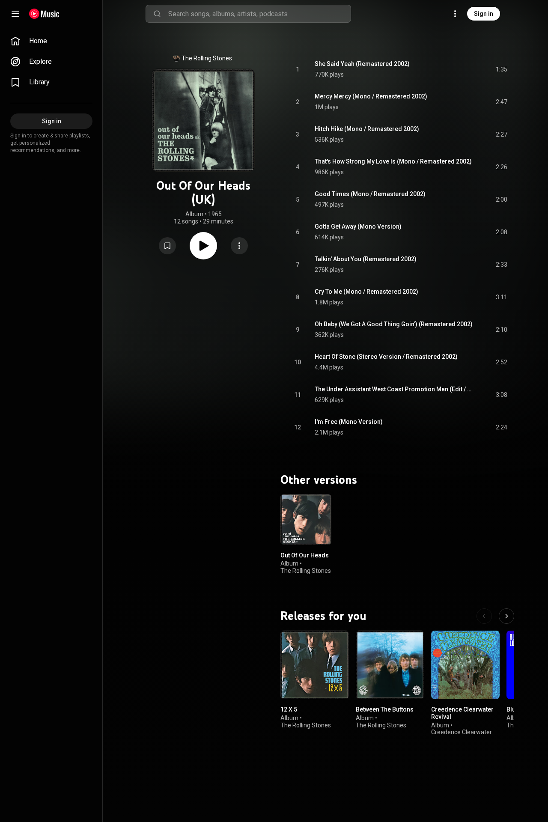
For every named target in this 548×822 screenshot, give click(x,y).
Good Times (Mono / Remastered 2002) (370, 194)
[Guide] (15, 14)
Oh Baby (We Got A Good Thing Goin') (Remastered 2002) (394, 324)
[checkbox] (501, 69)
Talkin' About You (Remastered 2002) (366, 259)
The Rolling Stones (207, 58)
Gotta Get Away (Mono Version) (358, 226)
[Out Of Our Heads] (305, 519)
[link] (51, 41)
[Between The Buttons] (390, 665)
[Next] (506, 616)
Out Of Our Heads (304, 554)
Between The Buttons (385, 709)
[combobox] (259, 13)
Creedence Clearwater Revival (462, 713)
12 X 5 (288, 709)
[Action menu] (239, 245)
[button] (167, 245)
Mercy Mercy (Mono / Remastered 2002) (371, 96)
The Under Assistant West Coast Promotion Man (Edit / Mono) (395, 389)
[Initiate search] (157, 14)
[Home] (44, 14)
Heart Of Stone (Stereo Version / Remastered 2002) (386, 356)
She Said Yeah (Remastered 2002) (362, 63)
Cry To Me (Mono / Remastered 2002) (366, 291)
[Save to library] (167, 246)
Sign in (483, 13)
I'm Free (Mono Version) (349, 421)
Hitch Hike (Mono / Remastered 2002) (367, 128)
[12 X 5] (314, 665)
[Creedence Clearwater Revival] (465, 665)
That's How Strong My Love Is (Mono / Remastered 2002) (393, 161)
